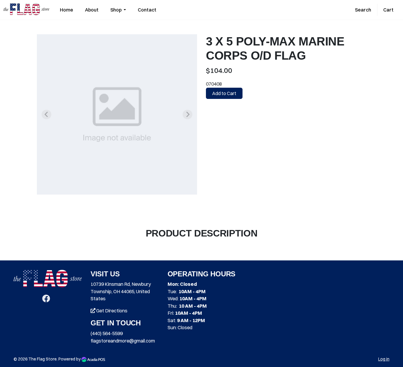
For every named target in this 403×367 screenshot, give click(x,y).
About (92, 10)
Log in (383, 359)
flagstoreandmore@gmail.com (123, 341)
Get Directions (111, 311)
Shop (116, 10)
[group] (117, 114)
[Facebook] (46, 300)
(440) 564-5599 (107, 333)
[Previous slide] (46, 114)
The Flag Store (42, 359)
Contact (147, 10)
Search (363, 10)
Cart (388, 10)
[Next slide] (187, 114)
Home (66, 10)
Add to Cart (224, 93)
